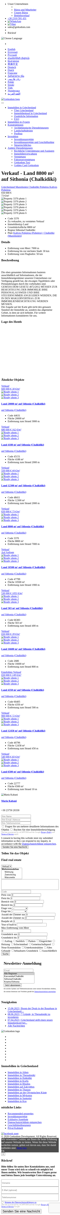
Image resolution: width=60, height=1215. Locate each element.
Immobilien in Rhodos (19, 1084)
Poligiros (44, 187)
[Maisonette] (11, 877)
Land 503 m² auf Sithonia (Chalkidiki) (22, 608)
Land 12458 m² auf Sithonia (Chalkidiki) (23, 730)
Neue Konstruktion (11, 947)
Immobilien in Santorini (20, 1098)
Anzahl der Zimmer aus (13, 914)
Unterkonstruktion (33, 947)
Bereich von (7, 901)
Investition (13, 136)
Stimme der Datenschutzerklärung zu (20, 1202)
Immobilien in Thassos (19, 1089)
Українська (14, 90)
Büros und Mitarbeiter (25, 9)
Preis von (6, 895)
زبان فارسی (14, 79)
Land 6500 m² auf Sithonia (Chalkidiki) (22, 771)
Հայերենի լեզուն (18, 58)
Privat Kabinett (15, 1128)
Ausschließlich (49, 950)
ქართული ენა (16, 76)
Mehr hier (22, 1148)
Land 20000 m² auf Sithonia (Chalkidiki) (23, 403)
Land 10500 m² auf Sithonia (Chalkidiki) (23, 567)
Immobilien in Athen (18, 1072)
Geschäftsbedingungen (19, 1125)
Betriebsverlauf (21, 15)
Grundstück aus (9, 934)
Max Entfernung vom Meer (15, 927)
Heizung (5, 944)
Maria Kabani (9, 801)
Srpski (11, 85)
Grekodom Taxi (22, 162)
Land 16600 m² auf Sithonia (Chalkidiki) (23, 649)
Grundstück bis (9, 937)
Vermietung (20, 156)
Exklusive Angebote (18, 1119)
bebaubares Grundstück (26, 950)
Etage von (6, 908)
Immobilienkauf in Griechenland (30, 113)
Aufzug (8, 941)
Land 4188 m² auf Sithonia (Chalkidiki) (22, 444)
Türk (10, 87)
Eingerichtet (45, 941)
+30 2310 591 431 (17, 18)
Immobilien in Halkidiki (20, 1078)
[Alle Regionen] (19, 973)
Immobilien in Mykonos (20, 1095)
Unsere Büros (21, 12)
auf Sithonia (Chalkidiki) (13, 410)
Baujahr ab (6, 921)
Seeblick (20, 941)
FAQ (16, 119)
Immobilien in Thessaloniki (21, 1075)
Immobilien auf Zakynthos (21, 1086)
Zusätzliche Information (26, 116)
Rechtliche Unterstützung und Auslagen (34, 151)
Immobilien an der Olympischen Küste (27, 1092)
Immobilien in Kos (17, 1101)
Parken (32, 941)
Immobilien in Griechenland (22, 107)
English (11, 49)
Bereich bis (7, 905)
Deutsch (12, 67)
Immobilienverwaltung (25, 153)
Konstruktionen (15, 124)
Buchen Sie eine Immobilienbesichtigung (34, 829)
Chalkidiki (34, 187)
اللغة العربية (14, 93)
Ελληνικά (12, 52)
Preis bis (5, 898)
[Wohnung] (11, 872)
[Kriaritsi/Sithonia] (19, 982)
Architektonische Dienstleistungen (31, 127)
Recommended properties (20, 1113)
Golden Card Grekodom (26, 165)
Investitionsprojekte (24, 139)
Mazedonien (22, 187)
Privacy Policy (46, 832)
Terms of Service (7, 834)
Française (12, 73)
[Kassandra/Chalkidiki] (19, 976)
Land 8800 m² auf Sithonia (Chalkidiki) (22, 526)
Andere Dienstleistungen (20, 148)
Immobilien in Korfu (18, 1081)
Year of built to (8, 924)
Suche (5, 954)
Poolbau (18, 133)
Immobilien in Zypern (19, 122)
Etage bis (6, 911)
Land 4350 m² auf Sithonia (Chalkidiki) (22, 690)
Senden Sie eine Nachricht (15, 847)
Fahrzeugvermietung (24, 159)
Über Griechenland (23, 110)
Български (13, 61)
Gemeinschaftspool (41, 944)
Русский (12, 55)
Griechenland (8, 187)
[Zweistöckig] (11, 874)
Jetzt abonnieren (12, 985)
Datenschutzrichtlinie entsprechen (39, 843)
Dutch (11, 70)
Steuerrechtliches (22, 145)
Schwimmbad (21, 944)
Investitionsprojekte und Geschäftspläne (34, 142)
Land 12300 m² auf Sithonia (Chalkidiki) (23, 485)
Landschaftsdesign (23, 130)
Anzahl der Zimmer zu (12, 917)
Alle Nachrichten (16, 1025)
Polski (11, 82)
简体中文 (13, 64)
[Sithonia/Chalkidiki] (19, 979)
